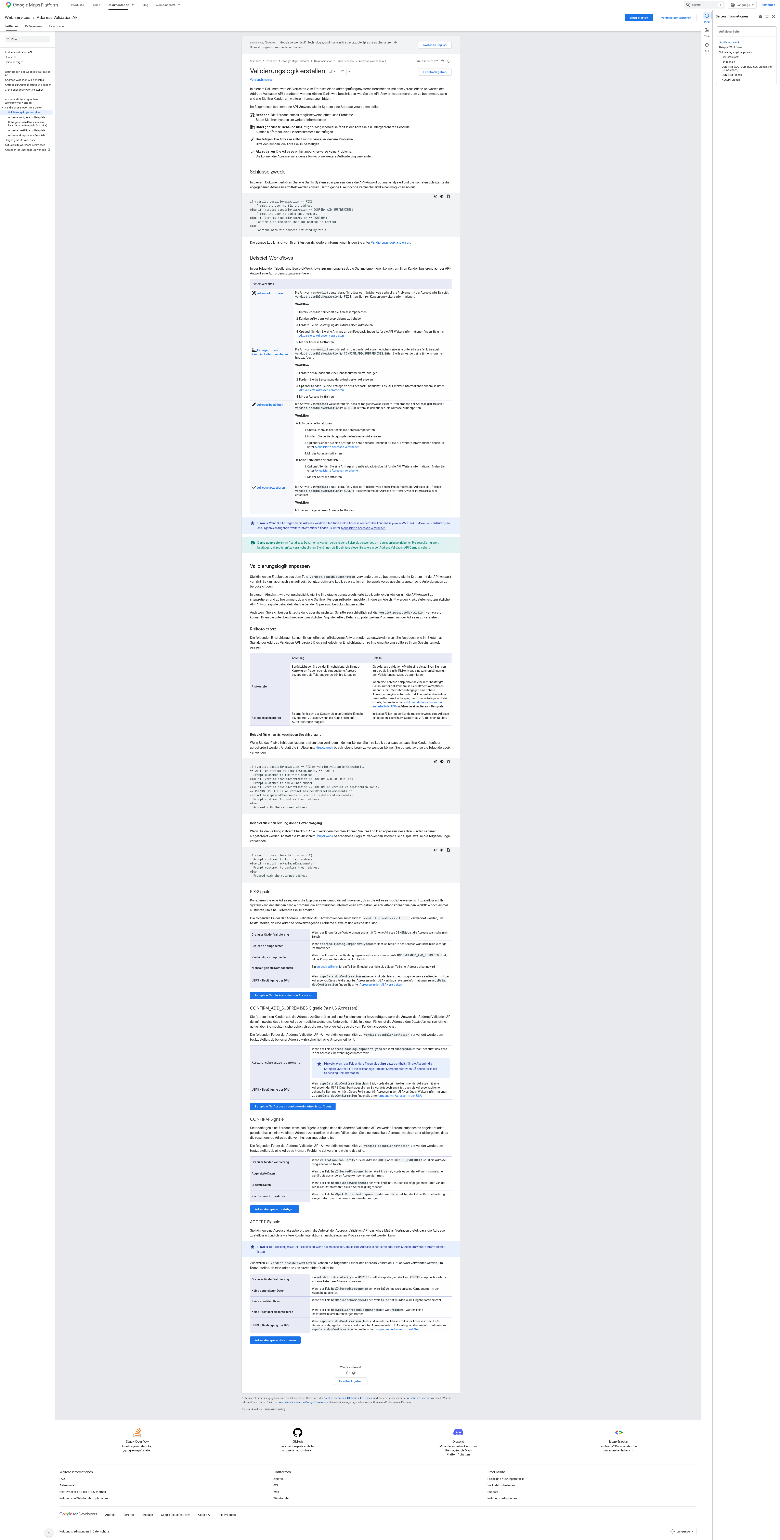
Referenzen (33, 26)
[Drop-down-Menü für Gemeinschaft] (180, 5)
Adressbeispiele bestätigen (274, 1209)
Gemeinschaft (165, 5)
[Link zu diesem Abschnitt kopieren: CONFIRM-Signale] (288, 1119)
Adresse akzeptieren (271, 487)
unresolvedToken (327, 966)
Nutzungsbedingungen (502, 1498)
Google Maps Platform (295, 61)
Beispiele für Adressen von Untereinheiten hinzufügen (293, 1106)
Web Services (17, 17)
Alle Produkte (227, 1514)
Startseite (255, 61)
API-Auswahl (68, 1485)
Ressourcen (57, 26)
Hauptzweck (324, 747)
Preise (95, 5)
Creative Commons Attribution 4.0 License (348, 1398)
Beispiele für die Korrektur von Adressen (283, 995)
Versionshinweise (261, 79)
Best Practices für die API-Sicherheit (83, 1491)
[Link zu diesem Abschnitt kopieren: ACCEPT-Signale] (284, 1222)
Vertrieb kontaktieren (676, 18)
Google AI (204, 1514)
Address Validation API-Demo (398, 547)
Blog (145, 5)
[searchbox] (27, 39)
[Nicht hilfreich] (448, 61)
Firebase (147, 1514)
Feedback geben (434, 72)
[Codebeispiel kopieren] (448, 196)
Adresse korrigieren (270, 293)
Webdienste (281, 1498)
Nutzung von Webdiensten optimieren (84, 1498)
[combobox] (704, 5)
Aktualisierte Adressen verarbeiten (321, 335)
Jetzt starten (638, 18)
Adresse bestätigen (270, 404)
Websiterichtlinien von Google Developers (303, 1402)
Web (276, 1491)
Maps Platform (43, 5)
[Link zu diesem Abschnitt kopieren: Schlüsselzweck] (289, 172)
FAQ (62, 1478)
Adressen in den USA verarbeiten (381, 984)
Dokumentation (118, 5)
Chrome (129, 1514)
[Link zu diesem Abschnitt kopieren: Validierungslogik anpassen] (314, 566)
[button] (26, 107)
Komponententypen (399, 1068)
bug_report (760, 16)
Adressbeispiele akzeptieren (275, 1340)
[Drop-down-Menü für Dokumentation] (134, 5)
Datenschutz (101, 1531)
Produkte (77, 5)
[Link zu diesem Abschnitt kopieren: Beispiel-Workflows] (297, 258)
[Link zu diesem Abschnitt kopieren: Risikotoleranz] (280, 629)
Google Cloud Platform (175, 1514)
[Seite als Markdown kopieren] (343, 71)
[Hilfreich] (442, 61)
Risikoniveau (307, 1246)
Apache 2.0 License (418, 1398)
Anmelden (768, 5)
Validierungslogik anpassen (390, 242)
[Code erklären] (435, 196)
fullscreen (767, 16)
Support (493, 1491)
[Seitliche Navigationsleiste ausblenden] (49, 1533)
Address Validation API (58, 17)
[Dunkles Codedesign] (442, 196)
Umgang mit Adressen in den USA (400, 1095)
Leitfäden (11, 26)
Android (278, 1478)
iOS (275, 1485)
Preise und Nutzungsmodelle (506, 1478)
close (773, 16)
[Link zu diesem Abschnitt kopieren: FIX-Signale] (274, 892)
